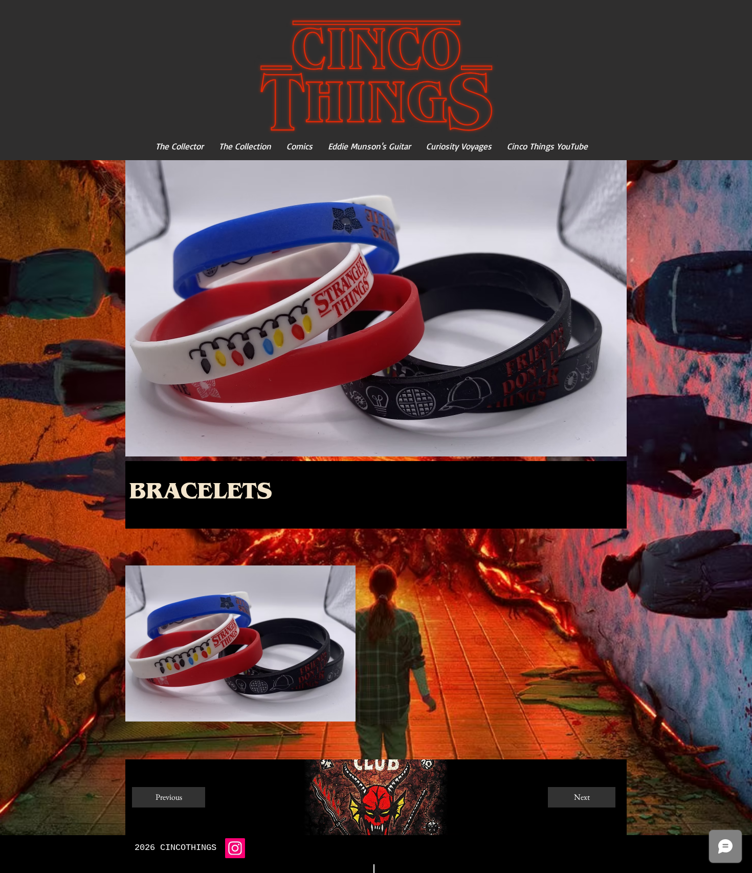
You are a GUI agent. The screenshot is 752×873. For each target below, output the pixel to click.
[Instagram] (235, 848)
